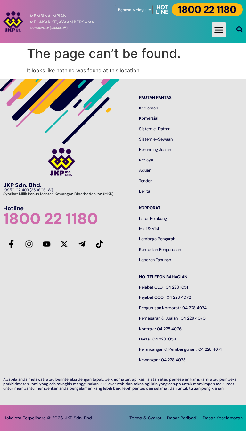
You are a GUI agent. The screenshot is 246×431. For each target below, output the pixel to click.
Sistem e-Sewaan (156, 139)
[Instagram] (29, 244)
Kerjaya (146, 160)
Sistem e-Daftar (154, 129)
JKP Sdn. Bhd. (22, 185)
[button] (219, 29)
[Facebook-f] (11, 244)
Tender (145, 181)
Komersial (148, 118)
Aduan (145, 170)
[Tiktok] (99, 244)
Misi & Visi (149, 228)
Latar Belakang (153, 218)
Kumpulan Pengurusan (160, 249)
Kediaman (148, 108)
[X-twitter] (64, 244)
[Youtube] (46, 244)
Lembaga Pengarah (157, 239)
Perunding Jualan (155, 149)
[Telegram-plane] (82, 244)
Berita (144, 191)
